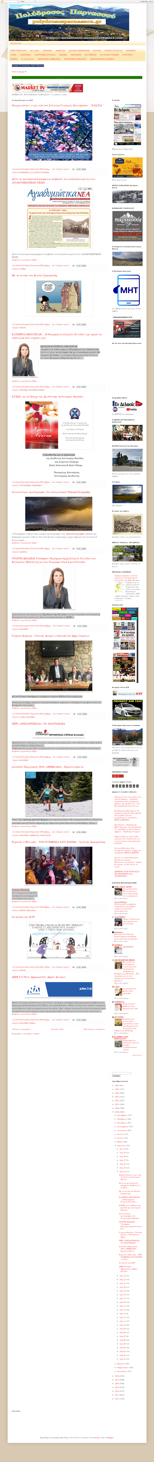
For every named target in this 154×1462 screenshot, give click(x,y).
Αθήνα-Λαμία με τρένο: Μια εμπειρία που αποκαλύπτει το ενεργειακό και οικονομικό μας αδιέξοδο (127, 840)
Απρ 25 (123, 1167)
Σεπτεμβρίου (123, 1126)
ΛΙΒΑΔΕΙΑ (63, 55)
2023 (117, 1096)
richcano (96, 1437)
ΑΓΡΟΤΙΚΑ (24, 390)
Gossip (128, 615)
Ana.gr (115, 612)
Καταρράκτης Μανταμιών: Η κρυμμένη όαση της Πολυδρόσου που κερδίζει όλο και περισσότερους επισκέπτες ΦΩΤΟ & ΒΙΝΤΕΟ (128, 815)
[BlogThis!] (79, 169)
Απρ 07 (123, 1336)
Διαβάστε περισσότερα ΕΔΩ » (25, 259)
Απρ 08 (123, 1332)
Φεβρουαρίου (123, 1367)
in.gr (122, 615)
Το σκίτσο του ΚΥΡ (23, 917)
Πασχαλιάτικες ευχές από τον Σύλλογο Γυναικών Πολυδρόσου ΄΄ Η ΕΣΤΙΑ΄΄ (58, 105)
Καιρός (134, 618)
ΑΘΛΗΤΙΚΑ (47, 50)
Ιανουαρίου (122, 1371)
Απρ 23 (123, 1275)
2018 (117, 1376)
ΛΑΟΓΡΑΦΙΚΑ (25, 55)
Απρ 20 (123, 1287)
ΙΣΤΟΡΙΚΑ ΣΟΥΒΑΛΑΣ (113, 50)
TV (123, 618)
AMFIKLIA (119, 1001)
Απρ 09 (123, 1328)
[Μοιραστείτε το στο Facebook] (83, 169)
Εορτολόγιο (116, 618)
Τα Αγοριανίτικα (27, 59)
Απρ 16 (123, 1302)
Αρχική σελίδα (15, 43)
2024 (117, 1093)
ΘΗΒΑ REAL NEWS (123, 887)
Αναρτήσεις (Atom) (31, 1033)
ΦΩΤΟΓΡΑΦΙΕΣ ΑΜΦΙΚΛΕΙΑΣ (49, 59)
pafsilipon (118, 944)
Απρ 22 (123, 1279)
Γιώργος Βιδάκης (21, 889)
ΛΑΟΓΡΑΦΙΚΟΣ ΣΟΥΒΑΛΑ (45, 55)
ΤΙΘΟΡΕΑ (14, 59)
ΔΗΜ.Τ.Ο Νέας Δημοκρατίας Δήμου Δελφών (39, 977)
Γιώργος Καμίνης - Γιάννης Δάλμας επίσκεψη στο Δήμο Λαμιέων (50, 635)
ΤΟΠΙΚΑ (23, 269)
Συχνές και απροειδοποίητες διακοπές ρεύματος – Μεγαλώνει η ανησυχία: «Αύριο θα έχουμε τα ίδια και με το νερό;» (127, 862)
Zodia (134, 615)
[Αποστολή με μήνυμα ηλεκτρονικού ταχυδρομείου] (77, 169)
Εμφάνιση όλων (137, 1055)
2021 (117, 1104)
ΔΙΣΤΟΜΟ (119, 1017)
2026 (117, 1085)
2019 (117, 1112)
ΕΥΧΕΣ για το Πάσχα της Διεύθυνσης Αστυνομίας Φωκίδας (47, 396)
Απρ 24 (123, 1171)
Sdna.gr (132, 612)
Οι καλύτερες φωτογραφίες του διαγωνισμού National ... (130, 1215)
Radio (128, 618)
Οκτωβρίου (122, 1122)
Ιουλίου (120, 1134)
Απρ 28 (123, 1156)
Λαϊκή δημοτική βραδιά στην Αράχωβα (129, 990)
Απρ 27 (123, 1160)
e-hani (116, 986)
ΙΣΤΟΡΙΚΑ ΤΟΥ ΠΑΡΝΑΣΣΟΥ (121, 1037)
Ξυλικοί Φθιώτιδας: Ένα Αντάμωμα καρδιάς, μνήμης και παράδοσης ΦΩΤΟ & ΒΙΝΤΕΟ (127, 850)
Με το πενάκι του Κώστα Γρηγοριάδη (34, 275)
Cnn (123, 609)
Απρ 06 (123, 1340)
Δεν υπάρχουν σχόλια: (61, 169)
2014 (117, 1391)
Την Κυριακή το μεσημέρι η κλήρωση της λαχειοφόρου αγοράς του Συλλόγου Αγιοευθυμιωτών (125, 907)
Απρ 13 (123, 1313)
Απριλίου (121, 1145)
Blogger (110, 1437)
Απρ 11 (123, 1321)
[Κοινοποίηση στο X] (81, 169)
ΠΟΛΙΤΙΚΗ (33, 390)
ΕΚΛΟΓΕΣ (97, 50)
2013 (117, 1395)
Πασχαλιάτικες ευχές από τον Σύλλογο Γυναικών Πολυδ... (130, 1177)
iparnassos (118, 932)
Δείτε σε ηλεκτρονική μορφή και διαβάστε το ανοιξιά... (129, 1185)
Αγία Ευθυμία (120, 902)
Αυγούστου (122, 1130)
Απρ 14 (123, 1309)
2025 (117, 1089)
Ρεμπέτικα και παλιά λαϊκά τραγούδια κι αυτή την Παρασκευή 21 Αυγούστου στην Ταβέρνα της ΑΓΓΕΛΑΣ (126, 1025)
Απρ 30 (123, 1149)
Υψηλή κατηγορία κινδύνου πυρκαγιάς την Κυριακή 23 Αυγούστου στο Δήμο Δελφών (127, 577)
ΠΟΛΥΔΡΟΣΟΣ (90, 55)
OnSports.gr (123, 612)
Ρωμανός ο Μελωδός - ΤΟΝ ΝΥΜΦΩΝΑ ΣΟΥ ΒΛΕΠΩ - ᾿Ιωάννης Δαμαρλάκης (59, 842)
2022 (117, 1100)
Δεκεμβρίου (122, 1115)
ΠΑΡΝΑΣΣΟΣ (76, 55)
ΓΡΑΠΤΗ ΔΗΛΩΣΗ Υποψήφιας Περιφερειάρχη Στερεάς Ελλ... (130, 1225)
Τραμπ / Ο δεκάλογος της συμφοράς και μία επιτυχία (131, 921)
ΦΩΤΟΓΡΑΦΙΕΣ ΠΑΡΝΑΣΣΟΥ (75, 59)
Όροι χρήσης (34, 50)
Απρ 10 (123, 1325)
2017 (117, 1379)
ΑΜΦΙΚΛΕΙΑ (60, 50)
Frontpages (116, 609)
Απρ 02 (123, 1355)
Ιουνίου (120, 1138)
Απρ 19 (123, 1291)
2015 (117, 1387)
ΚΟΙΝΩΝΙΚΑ (131, 50)
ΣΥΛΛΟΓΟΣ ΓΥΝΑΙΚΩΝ (109, 55)
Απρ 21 (123, 1283)
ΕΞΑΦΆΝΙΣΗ (128, 947)
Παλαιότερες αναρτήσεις (94, 1029)
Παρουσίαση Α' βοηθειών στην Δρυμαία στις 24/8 (130, 1006)
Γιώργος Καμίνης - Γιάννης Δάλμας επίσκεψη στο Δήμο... (130, 1234)
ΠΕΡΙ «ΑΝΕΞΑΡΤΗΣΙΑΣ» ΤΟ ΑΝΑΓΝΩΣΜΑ (38, 723)
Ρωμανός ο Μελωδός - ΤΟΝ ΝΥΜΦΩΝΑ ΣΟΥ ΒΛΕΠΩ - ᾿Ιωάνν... (130, 1256)
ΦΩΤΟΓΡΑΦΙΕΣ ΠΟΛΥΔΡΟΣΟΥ (102, 59)
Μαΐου (120, 1141)
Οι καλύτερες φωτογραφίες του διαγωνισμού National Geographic (51, 492)
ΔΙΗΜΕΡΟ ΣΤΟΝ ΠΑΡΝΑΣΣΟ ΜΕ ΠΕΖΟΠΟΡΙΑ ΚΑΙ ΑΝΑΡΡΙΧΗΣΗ (126, 873)
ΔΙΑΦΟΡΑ (23, 552)
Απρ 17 (123, 1298)
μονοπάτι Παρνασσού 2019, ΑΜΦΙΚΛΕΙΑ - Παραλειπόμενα (48, 766)
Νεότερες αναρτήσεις (21, 1029)
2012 (117, 1398)
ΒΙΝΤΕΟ (23, 910)
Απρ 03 (123, 1351)
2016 (117, 1383)
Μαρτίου (121, 1363)
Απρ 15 (123, 1306)
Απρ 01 (123, 1359)
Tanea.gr (116, 615)
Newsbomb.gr (131, 609)
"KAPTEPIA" (120, 917)
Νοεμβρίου (122, 1119)
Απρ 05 (123, 1343)
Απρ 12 (123, 1317)
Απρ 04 (123, 1347)
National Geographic (75, 533)
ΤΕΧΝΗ (22, 328)
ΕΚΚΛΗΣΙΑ (31, 910)
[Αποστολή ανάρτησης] (73, 169)
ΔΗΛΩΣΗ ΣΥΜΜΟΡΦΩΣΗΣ (79, 50)
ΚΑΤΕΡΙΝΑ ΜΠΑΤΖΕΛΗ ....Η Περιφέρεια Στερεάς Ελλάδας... (129, 1199)
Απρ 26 (123, 1164)
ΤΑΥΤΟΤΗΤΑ (127, 55)
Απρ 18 (123, 1294)
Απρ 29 (123, 1152)
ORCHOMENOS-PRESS (124, 960)
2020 (117, 1108)
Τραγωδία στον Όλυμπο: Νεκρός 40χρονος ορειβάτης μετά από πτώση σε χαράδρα (125, 936)
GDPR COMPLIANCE (18, 50)
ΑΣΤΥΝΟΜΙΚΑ (25, 485)
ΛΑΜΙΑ (13, 55)
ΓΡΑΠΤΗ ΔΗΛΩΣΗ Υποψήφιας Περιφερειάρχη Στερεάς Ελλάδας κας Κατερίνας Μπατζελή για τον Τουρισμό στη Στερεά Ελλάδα (54, 560)
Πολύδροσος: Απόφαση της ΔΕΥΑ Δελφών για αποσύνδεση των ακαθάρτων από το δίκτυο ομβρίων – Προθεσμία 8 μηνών (127, 828)
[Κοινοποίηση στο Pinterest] (85, 169)
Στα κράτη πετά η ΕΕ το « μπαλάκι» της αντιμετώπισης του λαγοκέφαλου (130, 892)
